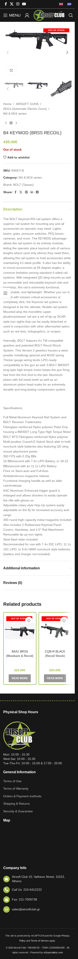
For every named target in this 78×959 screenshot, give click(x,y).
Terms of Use (12, 781)
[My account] (27, 15)
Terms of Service (40, 940)
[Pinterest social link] (26, 192)
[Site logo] (49, 15)
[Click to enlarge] (11, 70)
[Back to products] (11, 123)
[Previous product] (5, 123)
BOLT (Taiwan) (23, 184)
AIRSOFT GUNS (27, 104)
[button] (7, 52)
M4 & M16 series (14, 113)
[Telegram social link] (37, 192)
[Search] (71, 15)
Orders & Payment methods (22, 796)
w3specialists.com (53, 952)
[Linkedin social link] (31, 192)
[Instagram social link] (18, 4)
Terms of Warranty (15, 788)
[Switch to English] (61, 4)
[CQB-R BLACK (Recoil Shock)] (55, 631)
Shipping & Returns (16, 803)
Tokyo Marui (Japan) (55, 662)
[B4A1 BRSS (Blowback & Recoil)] (20, 631)
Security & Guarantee (18, 811)
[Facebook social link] (5, 4)
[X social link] (11, 4)
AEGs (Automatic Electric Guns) (25, 108)
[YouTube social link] (24, 4)
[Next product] (16, 123)
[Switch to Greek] (68, 4)
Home (7, 104)
